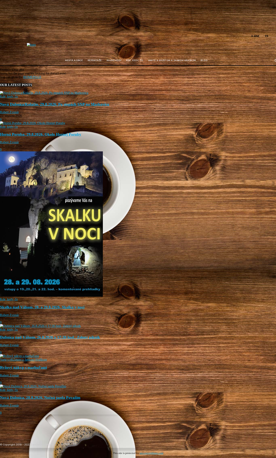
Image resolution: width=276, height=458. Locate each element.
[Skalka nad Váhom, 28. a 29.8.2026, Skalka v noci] (51, 295)
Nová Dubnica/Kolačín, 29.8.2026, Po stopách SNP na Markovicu (54, 104)
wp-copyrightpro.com (151, 453)
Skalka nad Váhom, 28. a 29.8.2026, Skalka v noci (42, 307)
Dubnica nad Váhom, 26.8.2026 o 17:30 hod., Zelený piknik (50, 337)
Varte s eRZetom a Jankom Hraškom (23, 359)
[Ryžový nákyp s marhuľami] (19, 356)
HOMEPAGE (32, 77)
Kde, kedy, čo (9, 96)
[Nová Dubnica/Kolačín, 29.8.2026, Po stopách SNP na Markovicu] (44, 92)
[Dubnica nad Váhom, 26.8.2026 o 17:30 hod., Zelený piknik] (40, 326)
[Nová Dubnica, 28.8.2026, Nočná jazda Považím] (33, 386)
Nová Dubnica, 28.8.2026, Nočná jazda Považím (40, 397)
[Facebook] (273, 35)
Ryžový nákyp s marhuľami (23, 367)
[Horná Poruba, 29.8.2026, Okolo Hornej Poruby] (32, 123)
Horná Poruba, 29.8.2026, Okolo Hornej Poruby (40, 134)
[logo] (41, 47)
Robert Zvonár (9, 112)
